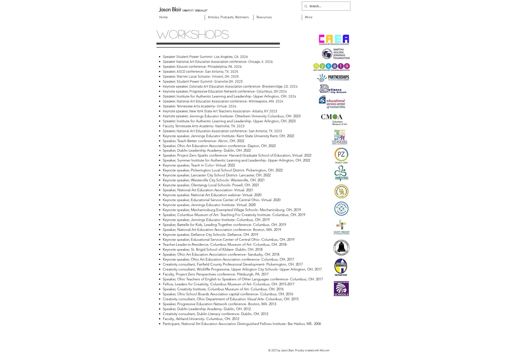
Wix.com (325, 350)
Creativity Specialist (194, 10)
